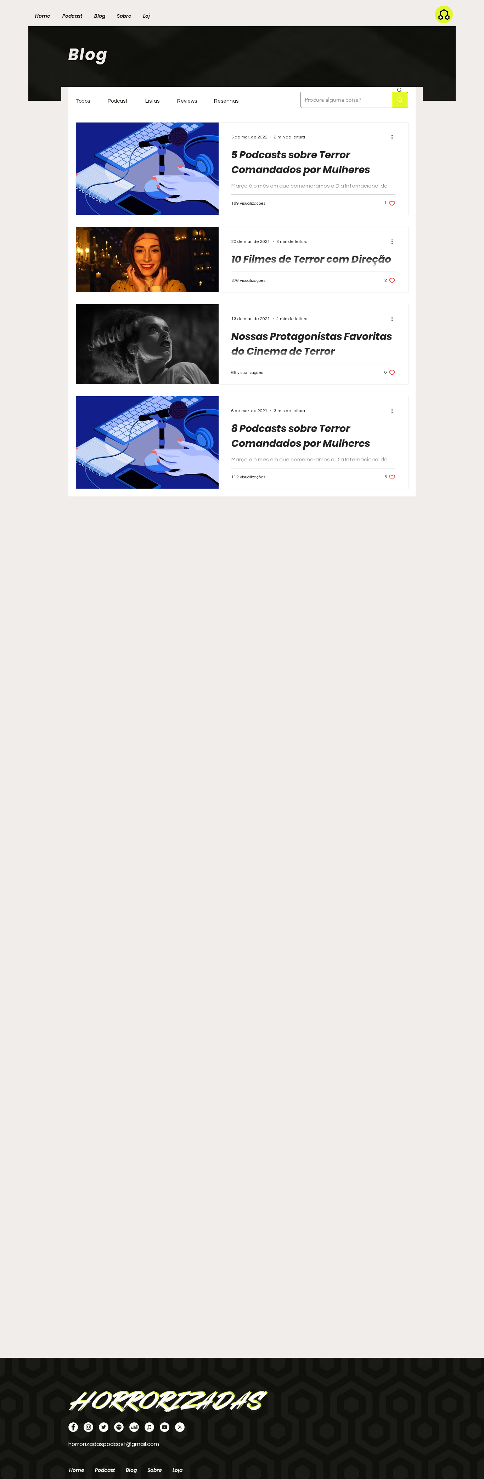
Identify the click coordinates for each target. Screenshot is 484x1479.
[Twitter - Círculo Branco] (103, 1427)
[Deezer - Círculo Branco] (134, 1427)
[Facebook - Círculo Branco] (73, 1427)
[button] (399, 90)
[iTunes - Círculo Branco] (149, 1427)
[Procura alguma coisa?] (400, 100)
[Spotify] (119, 1427)
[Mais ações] (394, 137)
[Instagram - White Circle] (88, 1427)
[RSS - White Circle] (180, 1427)
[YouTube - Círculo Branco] (164, 1427)
